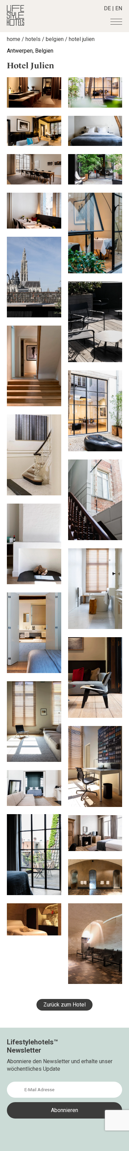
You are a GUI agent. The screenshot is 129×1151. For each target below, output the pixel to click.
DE (107, 8)
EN (118, 8)
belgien (55, 39)
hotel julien (82, 39)
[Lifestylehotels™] (15, 23)
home (13, 39)
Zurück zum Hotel (64, 1004)
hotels (33, 39)
